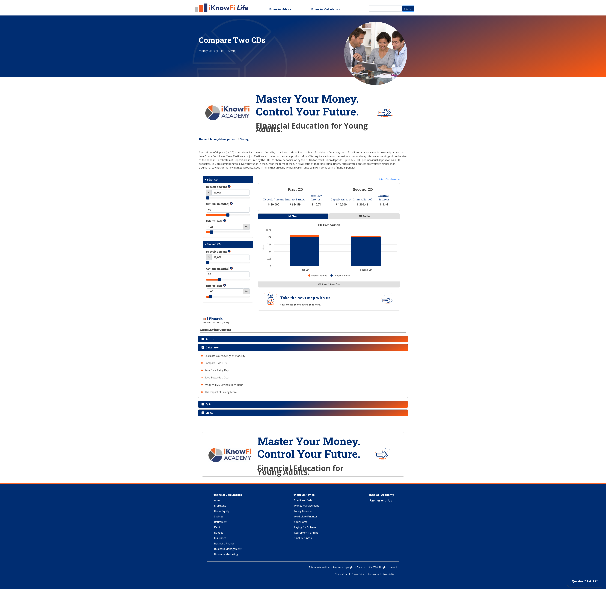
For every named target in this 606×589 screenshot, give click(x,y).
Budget (218, 532)
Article (210, 339)
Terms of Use (342, 574)
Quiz (208, 404)
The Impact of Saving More (221, 392)
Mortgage (220, 505)
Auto (217, 500)
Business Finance (224, 543)
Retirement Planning (306, 532)
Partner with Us (380, 500)
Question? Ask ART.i (585, 581)
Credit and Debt (303, 500)
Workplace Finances (306, 516)
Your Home (300, 522)
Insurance (220, 538)
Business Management (227, 549)
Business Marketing (226, 554)
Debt (217, 527)
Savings (218, 516)
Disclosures (374, 574)
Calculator (212, 347)
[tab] (303, 339)
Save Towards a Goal (217, 377)
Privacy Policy (359, 574)
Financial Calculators (325, 9)
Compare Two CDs (216, 363)
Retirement (220, 522)
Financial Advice (280, 9)
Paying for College (305, 527)
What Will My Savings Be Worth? (224, 385)
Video (209, 413)
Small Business (303, 538)
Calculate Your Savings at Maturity (225, 356)
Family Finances (303, 511)
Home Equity (221, 511)
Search (408, 8)
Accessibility (388, 574)
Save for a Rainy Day (217, 370)
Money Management (223, 139)
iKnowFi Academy (381, 495)
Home (203, 139)
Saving (244, 139)
